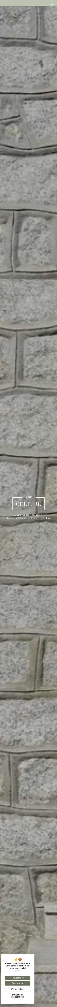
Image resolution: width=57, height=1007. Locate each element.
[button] (52, 3)
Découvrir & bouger (17, 518)
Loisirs (35, 518)
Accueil (36, 515)
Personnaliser (17, 989)
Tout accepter (18, 978)
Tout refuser (17, 983)
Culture (47, 518)
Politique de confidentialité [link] (17, 995)
